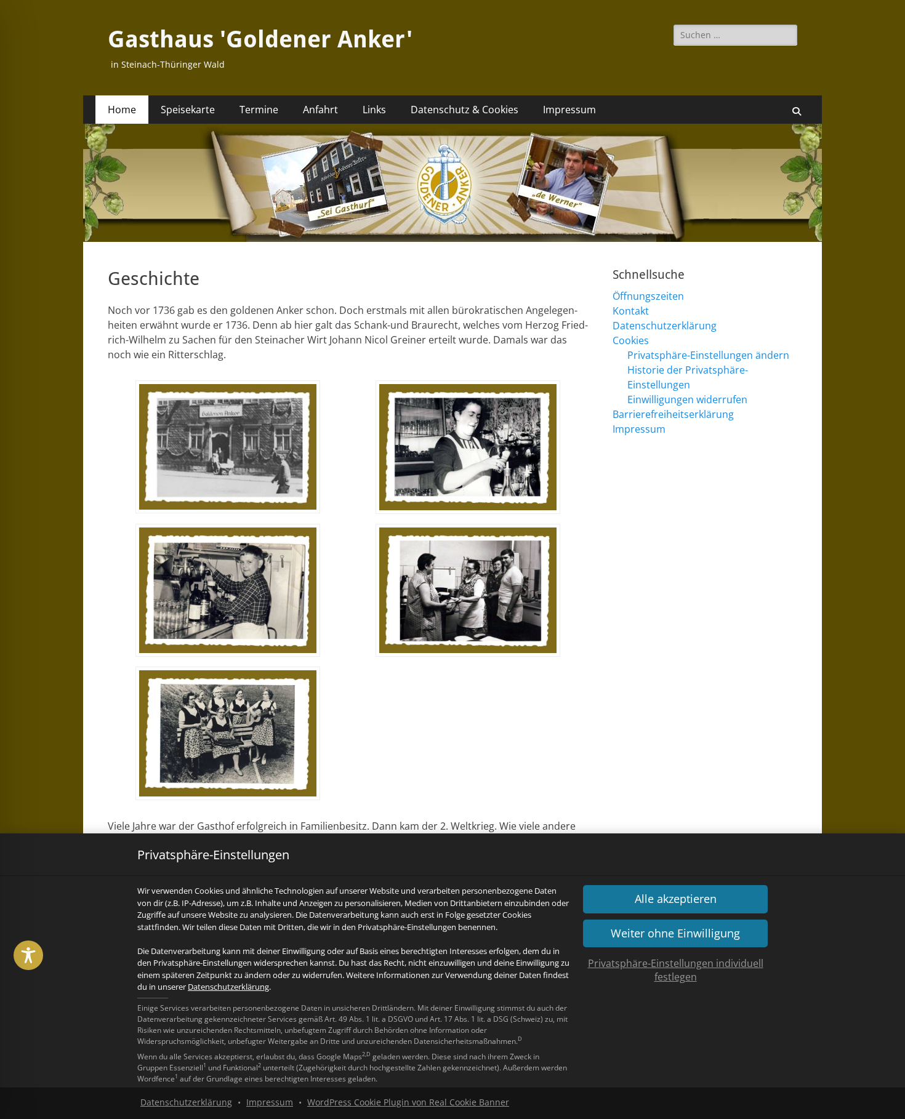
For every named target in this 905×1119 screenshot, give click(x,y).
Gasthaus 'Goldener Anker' (260, 39)
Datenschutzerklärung (228, 986)
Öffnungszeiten (648, 296)
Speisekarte (188, 109)
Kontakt (631, 311)
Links (374, 109)
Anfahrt (320, 109)
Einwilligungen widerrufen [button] (687, 399)
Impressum (269, 1102)
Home (122, 109)
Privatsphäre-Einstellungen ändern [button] (708, 355)
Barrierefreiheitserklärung (673, 414)
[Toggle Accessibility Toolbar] (28, 955)
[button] (675, 933)
